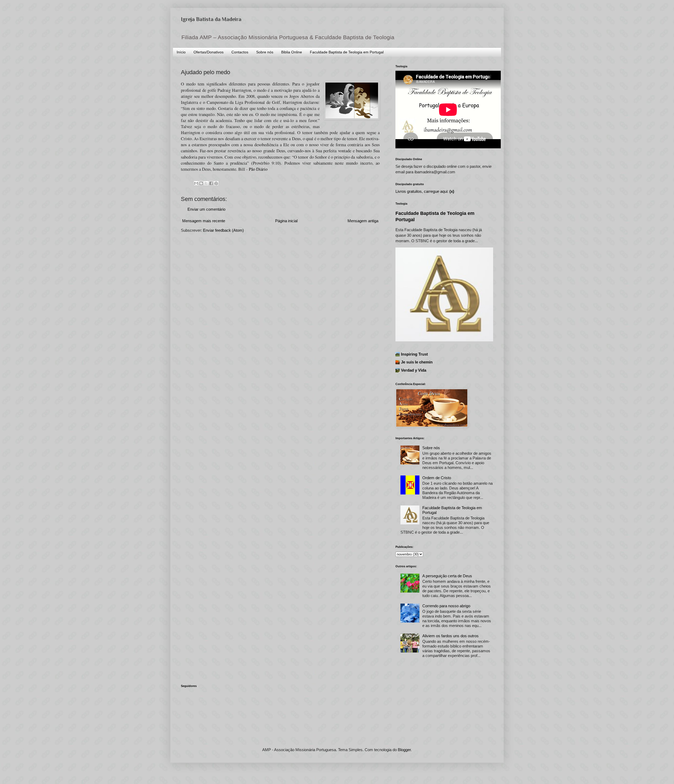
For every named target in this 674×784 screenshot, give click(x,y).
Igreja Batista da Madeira (211, 19)
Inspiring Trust (414, 354)
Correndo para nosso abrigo (446, 606)
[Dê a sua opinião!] (201, 183)
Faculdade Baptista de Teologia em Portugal (347, 52)
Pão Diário (258, 169)
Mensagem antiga (363, 221)
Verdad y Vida (413, 370)
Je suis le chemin (417, 362)
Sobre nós (264, 52)
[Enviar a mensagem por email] (196, 183)
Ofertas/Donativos (209, 52)
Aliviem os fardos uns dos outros (450, 636)
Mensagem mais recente (203, 221)
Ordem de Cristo (436, 478)
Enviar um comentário (206, 209)
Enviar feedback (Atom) (223, 230)
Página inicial (286, 221)
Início (181, 52)
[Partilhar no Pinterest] (216, 183)
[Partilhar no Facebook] (211, 183)
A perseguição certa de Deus (447, 576)
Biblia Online (291, 52)
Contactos (239, 52)
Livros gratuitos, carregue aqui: (424, 191)
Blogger (404, 749)
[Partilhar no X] (206, 183)
